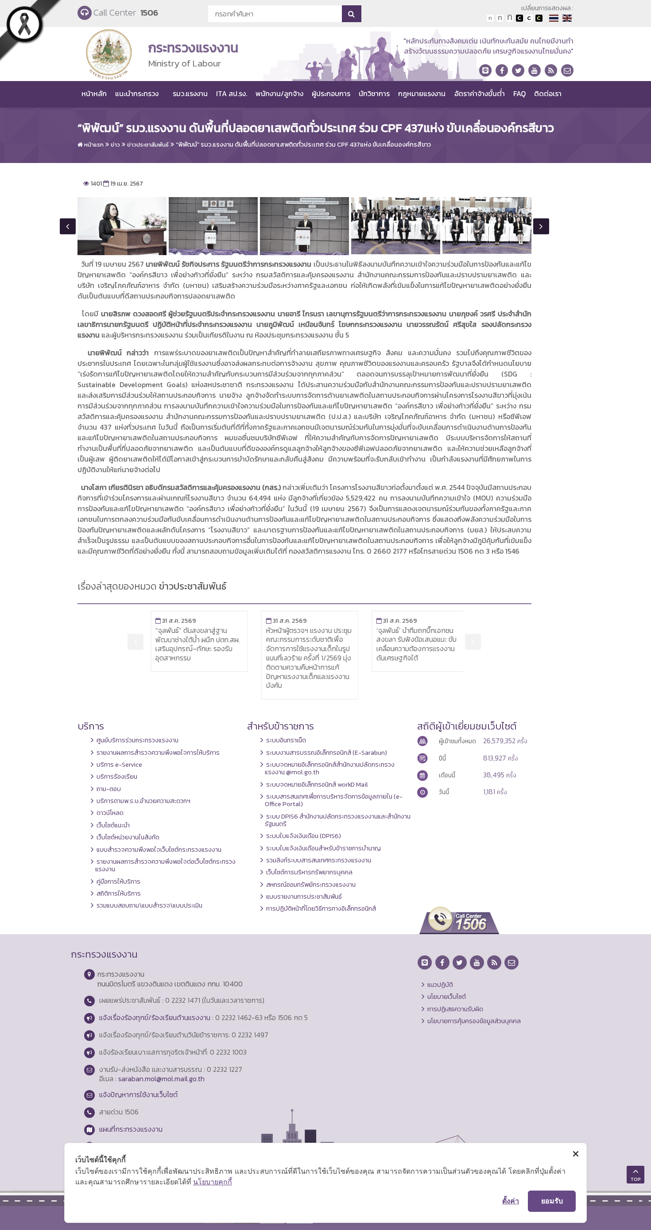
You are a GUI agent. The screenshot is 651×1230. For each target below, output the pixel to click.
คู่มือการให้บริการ (118, 881)
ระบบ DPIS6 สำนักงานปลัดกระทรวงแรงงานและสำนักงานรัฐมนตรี (338, 820)
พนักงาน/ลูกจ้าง (279, 93)
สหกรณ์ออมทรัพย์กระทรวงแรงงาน (311, 884)
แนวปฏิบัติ (440, 984)
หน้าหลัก (94, 93)
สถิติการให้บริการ (119, 893)
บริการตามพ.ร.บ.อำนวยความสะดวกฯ (143, 801)
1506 (149, 12)
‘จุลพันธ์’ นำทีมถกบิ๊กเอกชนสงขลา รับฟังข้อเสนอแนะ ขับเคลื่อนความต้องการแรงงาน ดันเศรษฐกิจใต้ (412, 644)
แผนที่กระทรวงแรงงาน (131, 1129)
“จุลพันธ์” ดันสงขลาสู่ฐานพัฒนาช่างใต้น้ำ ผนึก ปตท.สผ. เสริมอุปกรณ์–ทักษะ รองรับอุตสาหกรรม (193, 644)
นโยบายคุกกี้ (212, 1181)
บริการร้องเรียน (117, 776)
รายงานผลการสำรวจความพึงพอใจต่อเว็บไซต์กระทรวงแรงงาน (165, 865)
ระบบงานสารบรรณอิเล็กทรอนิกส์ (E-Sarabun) (326, 752)
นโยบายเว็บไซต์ (446, 996)
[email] (567, 70)
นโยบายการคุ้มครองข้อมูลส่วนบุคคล (474, 1021)
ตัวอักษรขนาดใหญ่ (509, 18)
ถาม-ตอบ (109, 789)
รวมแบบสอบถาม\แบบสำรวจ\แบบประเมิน (149, 905)
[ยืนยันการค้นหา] (351, 13)
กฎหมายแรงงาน (422, 93)
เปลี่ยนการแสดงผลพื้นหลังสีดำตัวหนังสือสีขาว (519, 18)
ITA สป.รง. (231, 93)
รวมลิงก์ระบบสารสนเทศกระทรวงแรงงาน (318, 860)
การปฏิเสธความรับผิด (455, 1009)
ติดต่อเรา (548, 93)
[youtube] (534, 70)
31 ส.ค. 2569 (171, 620)
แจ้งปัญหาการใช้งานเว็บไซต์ (138, 1094)
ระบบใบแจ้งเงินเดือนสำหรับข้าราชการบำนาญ (323, 848)
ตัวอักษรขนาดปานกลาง (500, 18)
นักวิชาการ (374, 93)
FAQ (519, 93)
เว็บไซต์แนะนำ (113, 825)
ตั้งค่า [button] (510, 1200)
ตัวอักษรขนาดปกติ (490, 18)
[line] (485, 70)
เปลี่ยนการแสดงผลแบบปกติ (529, 18)
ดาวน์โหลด (110, 813)
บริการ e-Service (119, 764)
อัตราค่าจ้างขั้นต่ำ (479, 93)
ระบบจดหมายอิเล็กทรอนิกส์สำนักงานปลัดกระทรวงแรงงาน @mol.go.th (330, 768)
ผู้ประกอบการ (331, 93)
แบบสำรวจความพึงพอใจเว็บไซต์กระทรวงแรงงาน (159, 849)
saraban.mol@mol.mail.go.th (161, 1078)
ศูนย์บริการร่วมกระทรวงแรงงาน (137, 740)
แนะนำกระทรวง (137, 93)
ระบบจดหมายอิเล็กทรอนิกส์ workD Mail (317, 784)
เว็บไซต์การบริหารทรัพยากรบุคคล (309, 872)
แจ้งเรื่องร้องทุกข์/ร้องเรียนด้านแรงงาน (154, 1017)
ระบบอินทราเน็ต (286, 740)
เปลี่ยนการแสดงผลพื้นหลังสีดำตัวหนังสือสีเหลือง (538, 18)
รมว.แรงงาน (190, 93)
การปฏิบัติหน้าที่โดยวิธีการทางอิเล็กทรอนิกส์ (321, 908)
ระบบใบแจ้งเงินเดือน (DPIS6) (303, 836)
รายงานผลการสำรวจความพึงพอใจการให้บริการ (158, 752)
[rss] (551, 70)
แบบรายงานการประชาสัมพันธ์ (304, 896)
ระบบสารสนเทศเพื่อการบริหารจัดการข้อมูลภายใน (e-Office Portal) (334, 800)
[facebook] (502, 70)
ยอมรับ (552, 1200)
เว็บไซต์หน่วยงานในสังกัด (128, 837)
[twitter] (518, 70)
